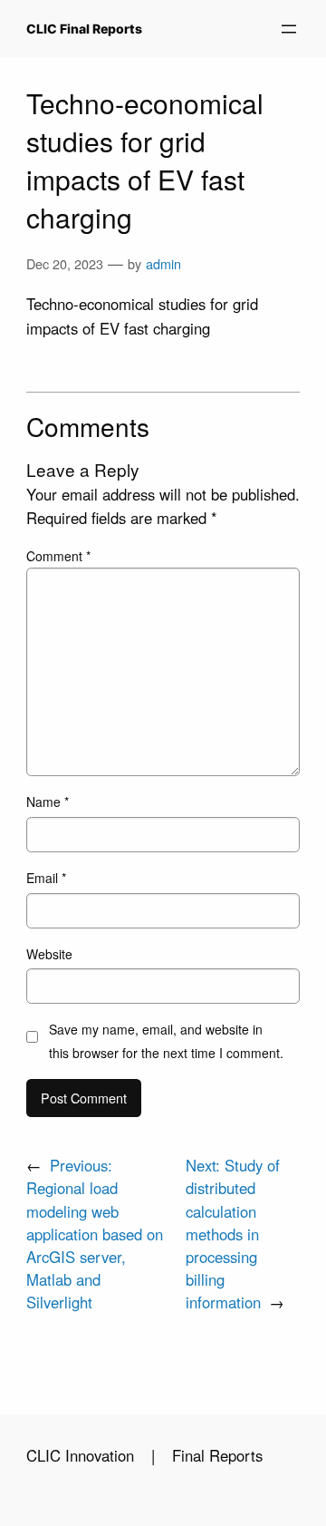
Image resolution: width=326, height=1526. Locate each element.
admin (163, 263)
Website (49, 954)
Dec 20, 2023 (64, 263)
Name (47, 801)
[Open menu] (289, 29)
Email (46, 878)
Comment (58, 556)
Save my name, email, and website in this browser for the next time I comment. (166, 1040)
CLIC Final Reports (84, 28)
